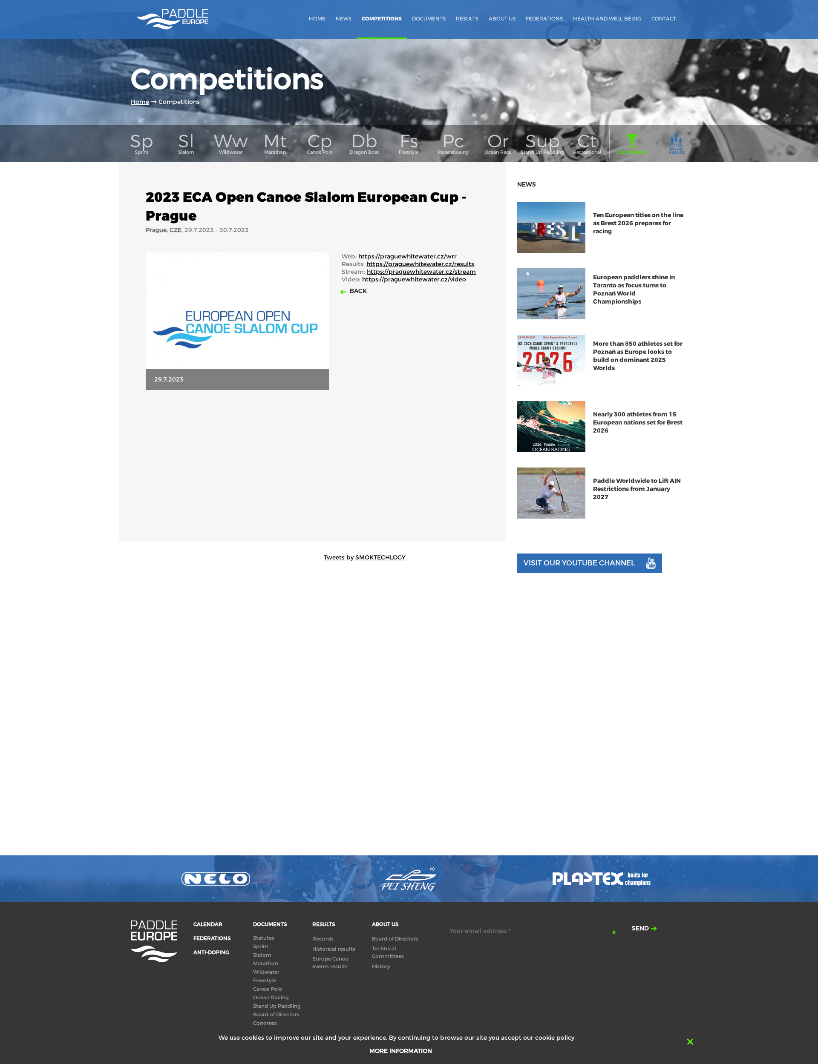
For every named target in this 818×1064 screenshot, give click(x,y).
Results (467, 18)
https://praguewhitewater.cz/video (414, 279)
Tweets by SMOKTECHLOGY (365, 557)
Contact (663, 18)
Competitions (382, 18)
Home (317, 18)
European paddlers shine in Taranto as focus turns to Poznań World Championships (634, 289)
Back (357, 291)
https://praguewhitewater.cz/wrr (407, 256)
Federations (544, 18)
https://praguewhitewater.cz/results (420, 264)
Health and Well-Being (607, 18)
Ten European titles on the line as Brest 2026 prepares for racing (638, 223)
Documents (429, 18)
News (343, 18)
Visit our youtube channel (579, 563)
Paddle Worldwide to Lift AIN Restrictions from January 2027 (637, 489)
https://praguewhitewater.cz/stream (421, 271)
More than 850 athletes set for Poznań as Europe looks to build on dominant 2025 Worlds (638, 356)
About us (502, 18)
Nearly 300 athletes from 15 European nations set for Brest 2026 (638, 422)
